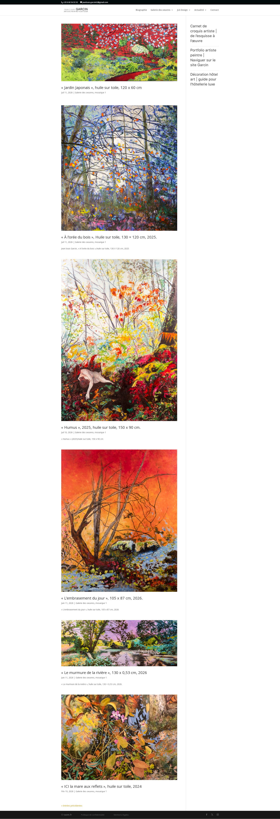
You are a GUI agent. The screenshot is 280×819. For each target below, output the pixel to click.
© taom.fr (66, 814)
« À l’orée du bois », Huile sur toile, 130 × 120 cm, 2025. (109, 237)
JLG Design (182, 10)
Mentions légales (121, 815)
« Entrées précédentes (71, 805)
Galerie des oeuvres (160, 10)
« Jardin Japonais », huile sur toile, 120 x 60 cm (101, 87)
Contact (214, 10)
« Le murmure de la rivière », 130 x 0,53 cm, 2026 (104, 672)
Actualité (199, 10)
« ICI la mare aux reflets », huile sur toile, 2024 (101, 786)
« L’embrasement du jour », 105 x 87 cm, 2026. (102, 598)
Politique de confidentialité (92, 815)
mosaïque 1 (100, 92)
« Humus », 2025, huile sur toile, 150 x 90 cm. (101, 427)
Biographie (141, 10)
